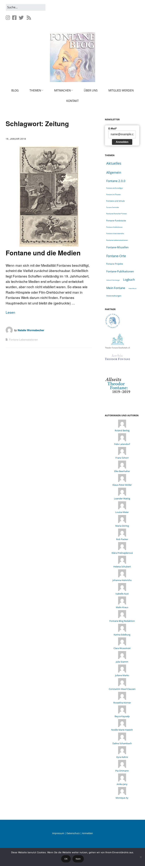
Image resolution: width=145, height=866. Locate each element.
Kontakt (72, 101)
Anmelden (122, 141)
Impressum (58, 833)
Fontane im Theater (113, 194)
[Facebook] (14, 17)
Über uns (91, 90)
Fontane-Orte (116, 256)
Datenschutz (73, 833)
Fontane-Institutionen (114, 227)
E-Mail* (112, 128)
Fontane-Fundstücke (116, 220)
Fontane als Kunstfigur (114, 188)
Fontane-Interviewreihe (115, 233)
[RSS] (29, 17)
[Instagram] (8, 17)
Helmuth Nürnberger (113, 280)
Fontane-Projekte (114, 263)
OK (66, 858)
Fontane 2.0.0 (115, 181)
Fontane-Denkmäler (112, 207)
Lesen (10, 312)
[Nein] (140, 857)
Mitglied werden (121, 90)
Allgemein (113, 172)
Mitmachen (62, 90)
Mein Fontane (115, 288)
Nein (78, 858)
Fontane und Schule (115, 201)
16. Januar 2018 (16, 138)
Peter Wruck (132, 288)
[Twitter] (21, 17)
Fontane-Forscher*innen (116, 213)
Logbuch (129, 280)
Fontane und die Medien (43, 252)
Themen (35, 90)
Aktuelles (113, 163)
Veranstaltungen (113, 295)
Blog (15, 90)
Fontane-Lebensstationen (23, 339)
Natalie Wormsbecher (31, 330)
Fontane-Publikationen (120, 271)
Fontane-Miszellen (117, 247)
